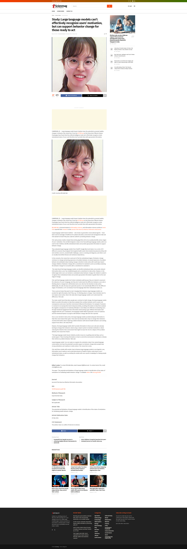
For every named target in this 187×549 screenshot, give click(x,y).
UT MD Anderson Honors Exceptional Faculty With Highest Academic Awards (59, 468)
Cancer (96, 531)
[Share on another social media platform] (105, 95)
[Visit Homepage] (60, 6)
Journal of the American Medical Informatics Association (86, 229)
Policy (106, 525)
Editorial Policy (108, 515)
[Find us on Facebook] (52, 530)
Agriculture (97, 515)
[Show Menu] (134, 6)
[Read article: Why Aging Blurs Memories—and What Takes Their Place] (98, 481)
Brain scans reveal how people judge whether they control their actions (60, 490)
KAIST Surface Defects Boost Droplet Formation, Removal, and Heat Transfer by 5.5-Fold (82, 529)
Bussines (97, 529)
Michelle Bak (55, 227)
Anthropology (98, 517)
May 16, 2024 (54, 33)
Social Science (65, 15)
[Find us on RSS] (134, 1)
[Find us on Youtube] (132, 1)
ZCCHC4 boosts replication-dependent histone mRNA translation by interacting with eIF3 (82, 523)
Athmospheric (98, 521)
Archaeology (98, 519)
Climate (96, 535)
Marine (106, 517)
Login (130, 6)
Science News (58, 15)
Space (106, 534)
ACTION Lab (81, 133)
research (65, 229)
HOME (53, 11)
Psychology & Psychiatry (108, 528)
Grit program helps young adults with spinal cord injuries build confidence (79, 490)
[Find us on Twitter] (130, 1)
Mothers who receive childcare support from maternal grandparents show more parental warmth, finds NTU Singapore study (118, 38)
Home (53, 15)
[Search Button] (109, 6)
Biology (96, 523)
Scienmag (57, 546)
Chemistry (97, 533)
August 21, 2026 (55, 472)
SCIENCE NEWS (60, 11)
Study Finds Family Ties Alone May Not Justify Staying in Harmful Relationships (79, 468)
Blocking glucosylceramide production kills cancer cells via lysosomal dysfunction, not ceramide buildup (82, 517)
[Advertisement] (79, 103)
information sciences (76, 227)
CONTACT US (69, 11)
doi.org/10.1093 (97, 372)
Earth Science (98, 537)
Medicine (107, 521)
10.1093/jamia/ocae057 (58, 389)
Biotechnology (98, 525)
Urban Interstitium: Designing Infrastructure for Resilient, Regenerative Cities (98, 468)
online (88, 372)
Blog (96, 527)
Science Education (109, 530)
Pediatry (107, 523)
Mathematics (108, 519)
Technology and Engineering (108, 537)
